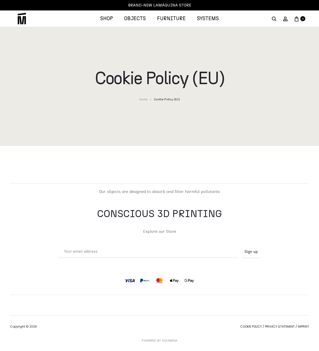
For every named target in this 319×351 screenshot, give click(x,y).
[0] (296, 19)
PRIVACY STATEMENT (280, 326)
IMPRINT (303, 326)
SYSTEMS (208, 18)
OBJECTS (135, 18)
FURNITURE (171, 18)
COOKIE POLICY (251, 326)
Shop (106, 18)
